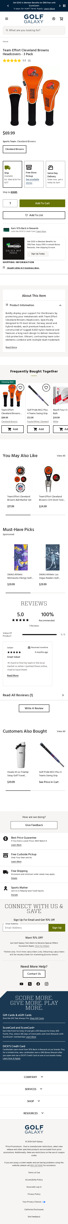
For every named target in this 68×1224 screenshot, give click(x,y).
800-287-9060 (36, 1165)
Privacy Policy (34, 1194)
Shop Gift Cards (37, 1018)
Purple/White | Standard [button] (38, 421)
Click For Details (42, 946)
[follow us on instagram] (46, 984)
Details (14, 878)
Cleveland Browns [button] (9, 421)
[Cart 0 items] (61, 19)
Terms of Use (34, 1172)
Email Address (12, 923)
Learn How (41, 231)
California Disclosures (34, 1209)
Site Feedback (34, 1216)
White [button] (55, 421)
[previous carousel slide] (8, 5)
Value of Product (7, 634)
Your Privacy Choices (31, 1202)
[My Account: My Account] (54, 19)
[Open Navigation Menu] (6, 19)
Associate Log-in (34, 1187)
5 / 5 (63, 634)
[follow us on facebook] (38, 984)
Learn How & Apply (11, 1058)
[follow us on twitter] (30, 984)
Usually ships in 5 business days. (23, 268)
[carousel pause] (64, 5)
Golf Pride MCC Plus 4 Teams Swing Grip (37, 411)
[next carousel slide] (60, 5)
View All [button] (61, 456)
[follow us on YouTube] (21, 984)
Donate (14, 895)
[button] (34, 181)
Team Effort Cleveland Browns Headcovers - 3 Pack (11, 411)
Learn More (16, 845)
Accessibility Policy (34, 1179)
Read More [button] (11, 347)
